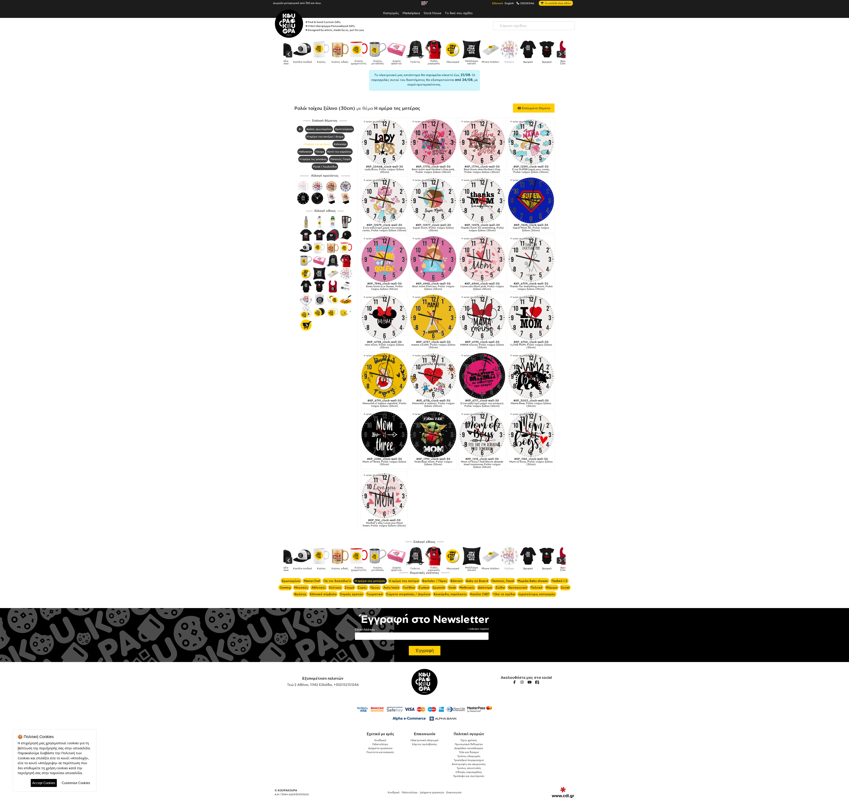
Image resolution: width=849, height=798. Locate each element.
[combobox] (534, 25)
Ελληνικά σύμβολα (323, 594)
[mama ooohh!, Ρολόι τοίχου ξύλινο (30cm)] (433, 317)
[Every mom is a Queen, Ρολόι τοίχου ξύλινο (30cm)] (384, 259)
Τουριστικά (375, 594)
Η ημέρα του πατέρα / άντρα (325, 136)
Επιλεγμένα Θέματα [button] (535, 108)
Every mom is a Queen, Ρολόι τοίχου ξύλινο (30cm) (384, 286)
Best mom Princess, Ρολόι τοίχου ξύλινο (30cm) (433, 286)
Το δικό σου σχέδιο (459, 13)
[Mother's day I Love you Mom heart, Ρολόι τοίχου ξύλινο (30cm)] (384, 495)
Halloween (305, 151)
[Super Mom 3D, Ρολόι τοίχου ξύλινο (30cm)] (531, 200)
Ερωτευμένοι (291, 581)
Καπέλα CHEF (479, 594)
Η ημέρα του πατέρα (404, 581)
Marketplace (411, 13)
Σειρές (362, 587)
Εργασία (439, 587)
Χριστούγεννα (344, 129)
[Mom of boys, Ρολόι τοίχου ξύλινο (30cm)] (531, 434)
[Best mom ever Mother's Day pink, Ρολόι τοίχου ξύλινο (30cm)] (433, 142)
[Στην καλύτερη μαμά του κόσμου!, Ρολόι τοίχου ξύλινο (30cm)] (482, 376)
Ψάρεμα (551, 587)
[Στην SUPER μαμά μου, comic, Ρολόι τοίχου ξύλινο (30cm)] (531, 142)
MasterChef (312, 581)
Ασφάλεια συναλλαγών (468, 748)
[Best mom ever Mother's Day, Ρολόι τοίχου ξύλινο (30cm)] (482, 142)
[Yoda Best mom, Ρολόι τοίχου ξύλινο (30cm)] (433, 434)
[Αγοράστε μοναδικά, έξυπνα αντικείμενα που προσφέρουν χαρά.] (289, 23)
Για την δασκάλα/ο (337, 581)
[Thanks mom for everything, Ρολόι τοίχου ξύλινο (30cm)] (482, 200)
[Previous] (289, 54)
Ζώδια (500, 587)
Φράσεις (300, 594)
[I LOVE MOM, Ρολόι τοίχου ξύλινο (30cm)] (531, 317)
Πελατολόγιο (380, 744)
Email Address (366, 630)
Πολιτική (536, 587)
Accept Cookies (43, 783)
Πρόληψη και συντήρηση (468, 776)
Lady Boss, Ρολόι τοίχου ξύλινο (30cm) (384, 169)
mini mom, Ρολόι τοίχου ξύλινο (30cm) (384, 345)
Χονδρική (380, 740)
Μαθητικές (466, 587)
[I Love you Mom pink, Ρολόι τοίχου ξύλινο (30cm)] (482, 259)
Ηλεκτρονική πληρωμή (424, 740)
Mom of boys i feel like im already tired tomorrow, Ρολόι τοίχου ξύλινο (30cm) (482, 463)
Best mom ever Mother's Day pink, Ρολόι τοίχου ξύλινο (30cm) (433, 169)
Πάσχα (320, 151)
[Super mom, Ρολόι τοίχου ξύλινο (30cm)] (433, 200)
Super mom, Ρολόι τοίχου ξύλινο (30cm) (433, 228)
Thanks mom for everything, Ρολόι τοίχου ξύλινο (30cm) (482, 228)
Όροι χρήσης (469, 740)
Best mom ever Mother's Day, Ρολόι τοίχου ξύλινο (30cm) (482, 169)
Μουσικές (301, 587)
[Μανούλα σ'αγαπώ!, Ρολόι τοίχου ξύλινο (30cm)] (433, 376)
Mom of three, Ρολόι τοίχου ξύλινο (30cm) (384, 462)
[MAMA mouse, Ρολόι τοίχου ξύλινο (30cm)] (482, 317)
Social (565, 587)
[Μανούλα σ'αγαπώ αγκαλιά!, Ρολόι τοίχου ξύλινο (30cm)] (384, 376)
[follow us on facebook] (514, 682)
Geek (452, 587)
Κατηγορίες (391, 13)
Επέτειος (335, 587)
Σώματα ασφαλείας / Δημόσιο (408, 594)
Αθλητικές (319, 587)
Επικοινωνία (424, 734)
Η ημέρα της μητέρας (317, 144)
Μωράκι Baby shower (533, 581)
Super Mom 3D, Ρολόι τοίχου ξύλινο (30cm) (531, 228)
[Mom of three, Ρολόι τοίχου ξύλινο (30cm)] (384, 434)
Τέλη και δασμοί (469, 752)
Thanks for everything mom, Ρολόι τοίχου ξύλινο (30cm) (531, 286)
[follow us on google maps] (537, 682)
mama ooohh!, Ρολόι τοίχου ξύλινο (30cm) (433, 345)
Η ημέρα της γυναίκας (313, 159)
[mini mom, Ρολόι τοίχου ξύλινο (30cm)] (384, 317)
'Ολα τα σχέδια (504, 594)
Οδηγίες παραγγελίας (468, 772)
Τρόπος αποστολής (469, 768)
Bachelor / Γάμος (434, 581)
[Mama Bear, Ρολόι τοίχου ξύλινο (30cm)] (531, 376)
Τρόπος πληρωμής (468, 756)
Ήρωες (375, 587)
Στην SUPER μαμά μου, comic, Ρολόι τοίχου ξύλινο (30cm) (531, 169)
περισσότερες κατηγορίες (536, 594)
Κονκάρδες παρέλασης (450, 594)
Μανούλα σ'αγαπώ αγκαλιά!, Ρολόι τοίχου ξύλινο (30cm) (384, 403)
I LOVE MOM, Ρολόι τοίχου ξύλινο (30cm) (531, 345)
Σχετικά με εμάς (380, 734)
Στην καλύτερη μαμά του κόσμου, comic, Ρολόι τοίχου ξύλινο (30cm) (384, 228)
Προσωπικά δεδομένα (469, 744)
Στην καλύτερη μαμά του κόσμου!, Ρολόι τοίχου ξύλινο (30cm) (482, 403)
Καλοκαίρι (340, 144)
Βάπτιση (457, 581)
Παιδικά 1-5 (559, 581)
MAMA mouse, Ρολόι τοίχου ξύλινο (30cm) (482, 345)
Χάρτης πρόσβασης (424, 744)
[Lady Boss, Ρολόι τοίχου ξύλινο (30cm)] (384, 142)
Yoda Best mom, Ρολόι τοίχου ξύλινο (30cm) (433, 462)
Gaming (285, 587)
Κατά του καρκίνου (339, 151)
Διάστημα (485, 587)
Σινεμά (349, 587)
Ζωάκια (423, 587)
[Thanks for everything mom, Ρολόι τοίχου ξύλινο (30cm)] (531, 259)
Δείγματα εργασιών (380, 748)
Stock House (432, 13)
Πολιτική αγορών (469, 734)
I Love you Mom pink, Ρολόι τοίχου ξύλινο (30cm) (482, 286)
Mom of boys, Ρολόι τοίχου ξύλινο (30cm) (531, 462)
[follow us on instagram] (522, 682)
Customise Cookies (76, 783)
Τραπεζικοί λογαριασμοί (469, 760)
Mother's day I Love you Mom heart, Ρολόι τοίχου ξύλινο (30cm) (384, 523)
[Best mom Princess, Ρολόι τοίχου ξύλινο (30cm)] (433, 259)
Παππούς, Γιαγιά (340, 159)
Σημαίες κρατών (351, 594)
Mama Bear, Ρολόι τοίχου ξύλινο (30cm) (531, 403)
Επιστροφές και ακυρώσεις (469, 764)
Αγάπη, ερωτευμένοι (319, 129)
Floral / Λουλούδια (325, 166)
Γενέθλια (409, 587)
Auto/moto (391, 587)
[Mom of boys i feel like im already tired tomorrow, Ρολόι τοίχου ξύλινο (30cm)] (482, 434)
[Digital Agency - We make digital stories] (563, 792)
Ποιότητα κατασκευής (380, 752)
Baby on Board (477, 581)
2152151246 (527, 3)
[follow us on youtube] (529, 682)
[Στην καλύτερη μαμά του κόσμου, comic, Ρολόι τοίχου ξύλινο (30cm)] (384, 200)
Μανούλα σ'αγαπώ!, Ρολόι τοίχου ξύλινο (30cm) (433, 403)
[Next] (560, 54)
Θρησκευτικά (517, 587)
